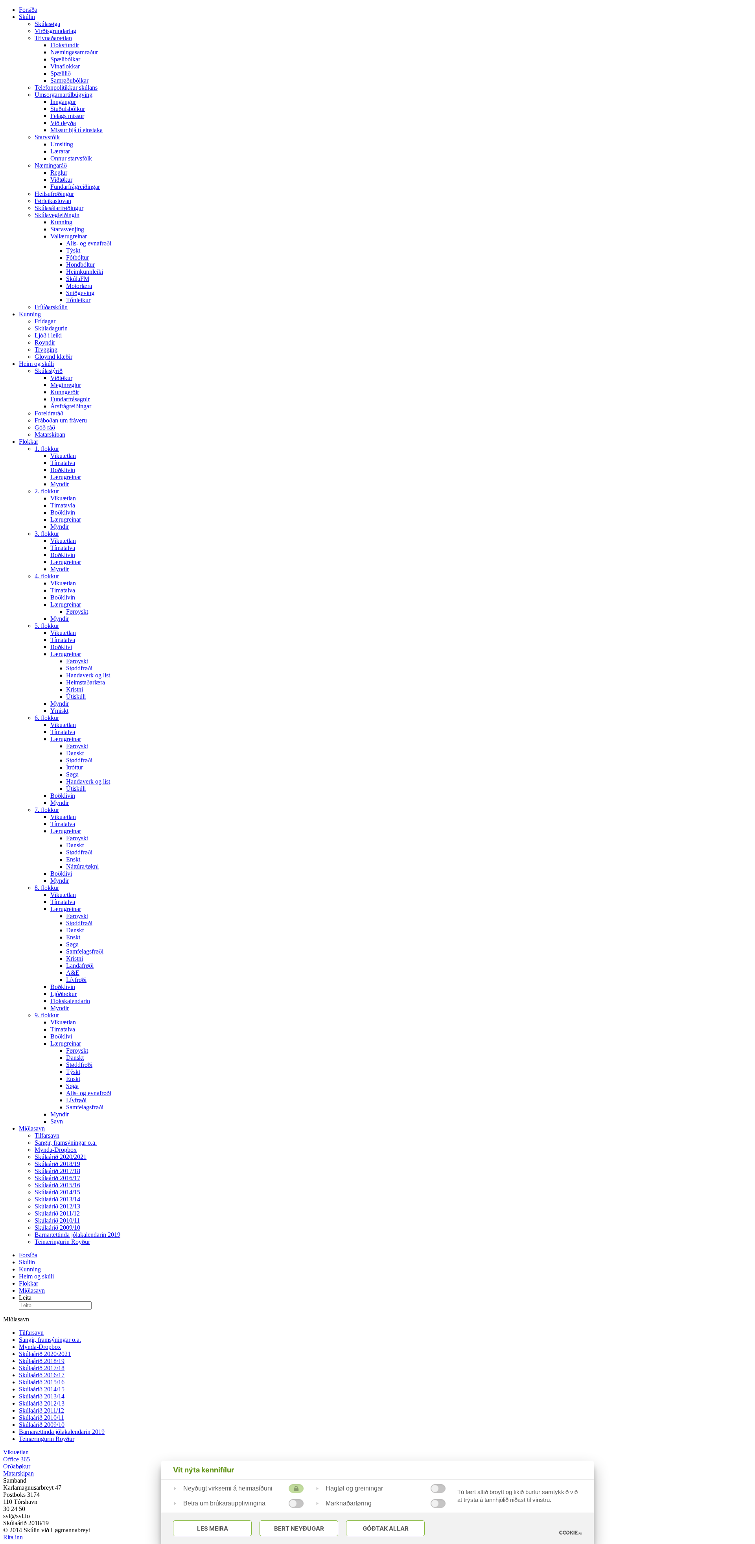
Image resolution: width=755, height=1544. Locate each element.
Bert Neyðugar (299, 1528)
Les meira (212, 1528)
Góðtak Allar (386, 1528)
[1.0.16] (570, 1532)
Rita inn (13, 1537)
